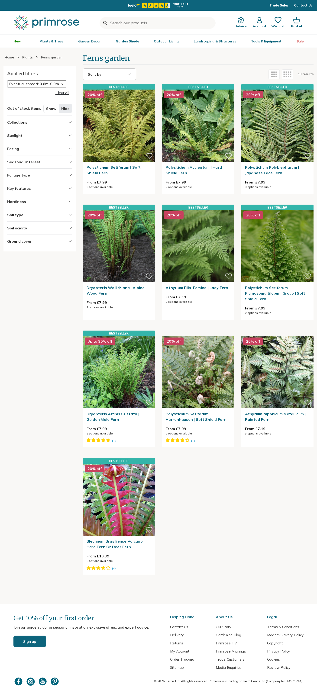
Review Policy (278, 667)
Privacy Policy (278, 651)
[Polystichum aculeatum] (198, 125)
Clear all (62, 92)
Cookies (273, 659)
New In (19, 41)
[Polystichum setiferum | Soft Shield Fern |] (119, 125)
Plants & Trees (51, 41)
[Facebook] (19, 681)
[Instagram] (31, 681)
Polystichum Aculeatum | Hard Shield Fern (194, 170)
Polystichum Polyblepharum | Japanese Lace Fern (272, 170)
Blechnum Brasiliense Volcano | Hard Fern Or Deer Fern (116, 544)
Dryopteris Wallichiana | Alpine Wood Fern (116, 290)
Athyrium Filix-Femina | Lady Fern (197, 287)
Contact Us (303, 5)
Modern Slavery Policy (285, 635)
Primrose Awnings (231, 651)
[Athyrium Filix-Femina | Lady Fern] (198, 246)
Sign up (29, 641)
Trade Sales (278, 5)
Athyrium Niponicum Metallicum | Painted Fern (275, 417)
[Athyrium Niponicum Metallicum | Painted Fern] (277, 333)
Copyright (275, 643)
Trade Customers (230, 659)
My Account (179, 651)
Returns (176, 643)
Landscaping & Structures (215, 41)
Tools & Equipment (266, 41)
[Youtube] (43, 681)
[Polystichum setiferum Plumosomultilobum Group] (277, 246)
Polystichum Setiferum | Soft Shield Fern (114, 170)
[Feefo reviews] (158, 5)
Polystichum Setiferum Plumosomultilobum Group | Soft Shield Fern (275, 293)
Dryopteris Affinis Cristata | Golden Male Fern (113, 417)
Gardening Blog (228, 635)
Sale (300, 41)
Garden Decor (89, 41)
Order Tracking (182, 659)
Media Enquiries (229, 667)
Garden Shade (127, 41)
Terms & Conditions (283, 627)
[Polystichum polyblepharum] (277, 125)
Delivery (177, 635)
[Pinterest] (55, 681)
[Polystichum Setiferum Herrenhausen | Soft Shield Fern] (198, 333)
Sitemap (177, 667)
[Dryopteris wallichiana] (119, 246)
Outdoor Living (166, 41)
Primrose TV (226, 643)
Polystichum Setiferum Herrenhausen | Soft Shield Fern (196, 417)
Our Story (223, 627)
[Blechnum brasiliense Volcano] (119, 499)
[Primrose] (47, 22)
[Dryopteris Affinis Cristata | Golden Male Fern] (119, 372)
